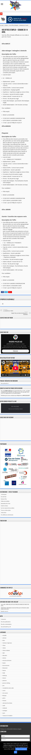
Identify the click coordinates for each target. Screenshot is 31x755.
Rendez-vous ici (4, 611)
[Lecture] (3, 375)
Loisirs (3, 690)
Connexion (3, 619)
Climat (3, 645)
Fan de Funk (3, 496)
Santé (3, 705)
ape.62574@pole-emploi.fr (14, 122)
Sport (3, 713)
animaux (4, 638)
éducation (4, 655)
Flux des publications (5, 621)
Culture (4, 648)
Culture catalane (6, 650)
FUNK (3, 673)
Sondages (4, 710)
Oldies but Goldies (5, 501)
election (4, 658)
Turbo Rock (3, 512)
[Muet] (25, 375)
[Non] (29, 748)
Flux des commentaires (6, 624)
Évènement (4, 668)
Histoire (4, 678)
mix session (5, 693)
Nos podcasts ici (4, 383)
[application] (15, 368)
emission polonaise (6, 660)
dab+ (3, 653)
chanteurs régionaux (7, 643)
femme (4, 670)
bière (3, 640)
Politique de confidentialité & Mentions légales (10, 729)
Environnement (5, 665)
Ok (15, 752)
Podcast (4, 700)
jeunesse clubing (6, 683)
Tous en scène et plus (6, 510)
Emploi (6, 25)
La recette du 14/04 (8, 310)
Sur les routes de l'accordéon (7, 508)
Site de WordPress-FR (6, 626)
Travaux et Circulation (7, 715)
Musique (4, 695)
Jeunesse (4, 680)
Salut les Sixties (4, 505)
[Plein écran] (28, 375)
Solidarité (4, 708)
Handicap (4, 675)
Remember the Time (5, 503)
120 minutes (3, 494)
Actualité (4, 635)
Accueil (1, 25)
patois (3, 698)
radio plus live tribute (7, 703)
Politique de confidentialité (21, 749)
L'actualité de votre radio (8, 688)
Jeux (3, 685)
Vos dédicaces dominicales (7, 514)
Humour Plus (4, 499)
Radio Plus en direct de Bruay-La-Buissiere (19, 313)
